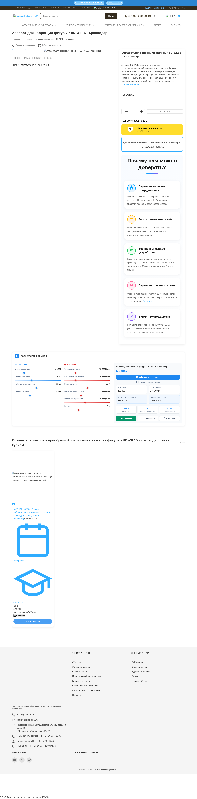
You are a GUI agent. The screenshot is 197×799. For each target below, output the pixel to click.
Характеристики (32, 58)
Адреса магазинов (141, 671)
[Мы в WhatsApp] (22, 760)
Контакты (174, 8)
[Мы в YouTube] (14, 760)
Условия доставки (81, 667)
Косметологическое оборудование (122, 25)
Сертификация (139, 667)
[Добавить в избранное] (51, 455)
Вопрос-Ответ (70, 8)
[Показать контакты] (183, 8)
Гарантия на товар (81, 681)
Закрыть (154, 777)
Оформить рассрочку (149, 377)
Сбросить (170, 418)
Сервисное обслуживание (85, 685)
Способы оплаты (80, 671)
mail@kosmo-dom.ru (27, 719)
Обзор (17, 58)
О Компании (138, 662)
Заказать (128, 418)
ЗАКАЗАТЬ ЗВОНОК (154, 8)
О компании (19, 8)
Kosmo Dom (17, 709)
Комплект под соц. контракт (86, 690)
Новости (76, 695)
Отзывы (55, 8)
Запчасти (176, 25)
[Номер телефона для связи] (29, 760)
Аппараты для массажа (78, 25)
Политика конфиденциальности (88, 676)
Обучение (86, 8)
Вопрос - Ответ (139, 681)
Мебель (158, 25)
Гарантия (147, 301)
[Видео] (13, 504)
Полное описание (130, 84)
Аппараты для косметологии (37, 25)
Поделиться (149, 418)
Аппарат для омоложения (35, 65)
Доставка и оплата (38, 8)
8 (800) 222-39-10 (139, 15)
